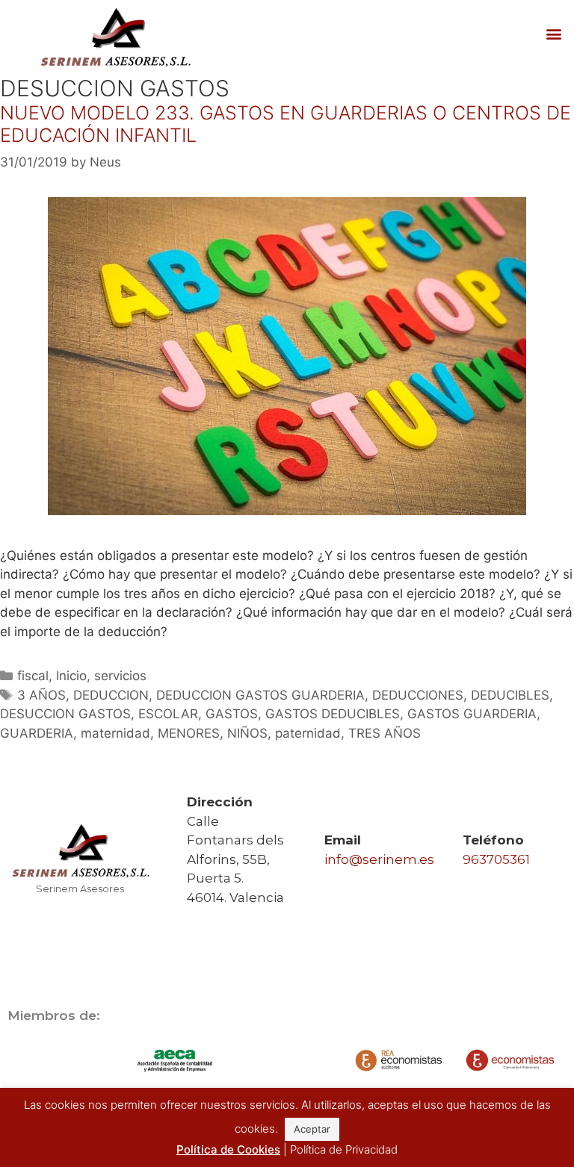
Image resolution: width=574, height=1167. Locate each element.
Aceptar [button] (312, 1129)
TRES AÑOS (384, 733)
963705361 (496, 859)
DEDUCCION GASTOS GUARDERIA (260, 695)
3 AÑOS (41, 695)
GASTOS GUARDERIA (472, 713)
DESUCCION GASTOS (65, 713)
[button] (554, 34)
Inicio (71, 675)
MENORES (189, 733)
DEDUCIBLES (510, 695)
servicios (120, 675)
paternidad (308, 733)
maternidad (115, 733)
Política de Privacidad (344, 1149)
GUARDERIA (36, 733)
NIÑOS (247, 733)
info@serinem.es (379, 859)
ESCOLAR (168, 713)
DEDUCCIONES (417, 695)
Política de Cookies (228, 1149)
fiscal (33, 675)
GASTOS (232, 713)
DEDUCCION (111, 695)
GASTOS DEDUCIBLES (332, 713)
